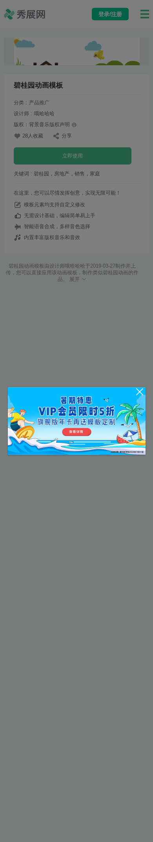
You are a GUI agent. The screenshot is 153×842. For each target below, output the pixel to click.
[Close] (140, 392)
